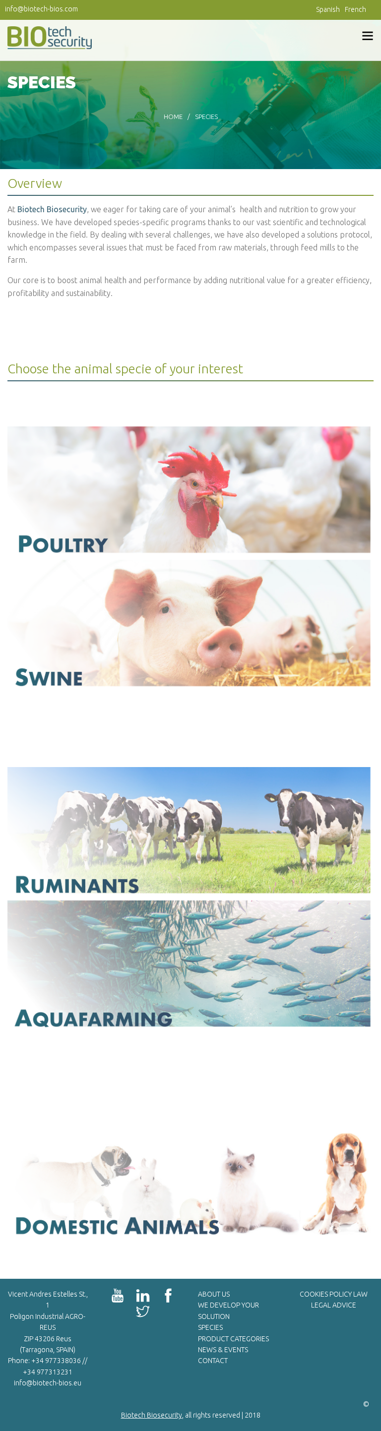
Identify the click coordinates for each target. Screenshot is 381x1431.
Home (173, 116)
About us (214, 1294)
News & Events (223, 1350)
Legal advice (333, 1305)
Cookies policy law (334, 1294)
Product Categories (233, 1339)
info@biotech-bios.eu (47, 1383)
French (355, 9)
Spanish (328, 9)
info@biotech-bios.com (41, 9)
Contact (213, 1361)
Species (210, 1327)
